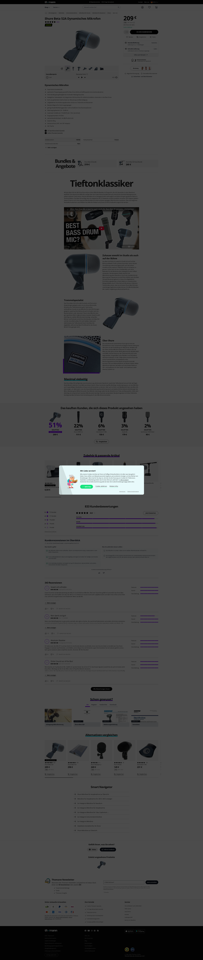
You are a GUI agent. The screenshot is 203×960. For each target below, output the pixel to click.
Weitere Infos (114, 486)
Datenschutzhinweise (133, 491)
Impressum (122, 491)
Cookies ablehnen (101, 486)
